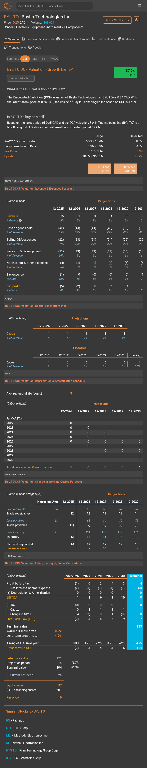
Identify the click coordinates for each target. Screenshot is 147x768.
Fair (44, 58)
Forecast (66, 39)
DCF (25, 58)
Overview (31, 39)
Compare (84, 39)
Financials (48, 39)
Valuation (14, 39)
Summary (13, 58)
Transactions (17, 47)
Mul (35, 58)
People (37, 47)
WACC (54, 58)
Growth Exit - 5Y (20, 78)
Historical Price (106, 39)
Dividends (128, 39)
